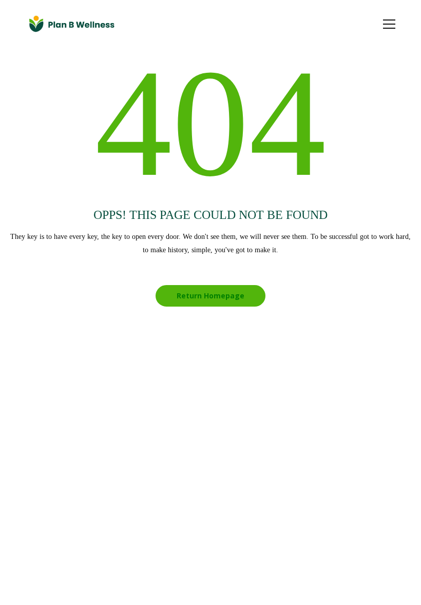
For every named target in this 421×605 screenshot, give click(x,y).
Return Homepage (210, 295)
